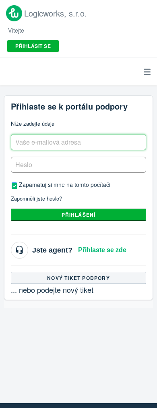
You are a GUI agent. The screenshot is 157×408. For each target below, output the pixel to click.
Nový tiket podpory (78, 278)
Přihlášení (79, 214)
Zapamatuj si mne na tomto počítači (64, 184)
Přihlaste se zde (102, 249)
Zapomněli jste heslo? (36, 198)
